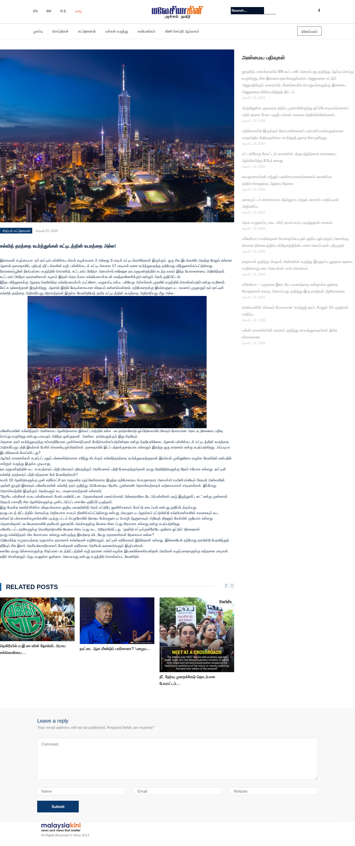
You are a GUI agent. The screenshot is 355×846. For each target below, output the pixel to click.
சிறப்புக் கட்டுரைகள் (16, 231)
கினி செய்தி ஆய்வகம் (182, 31)
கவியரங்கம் (146, 31)
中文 (63, 11)
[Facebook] (319, 10)
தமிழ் (78, 11)
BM (49, 11)
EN (35, 11)
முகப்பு (38, 31)
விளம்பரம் (309, 31)
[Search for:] (247, 10)
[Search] (273, 10)
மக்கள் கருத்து (117, 31)
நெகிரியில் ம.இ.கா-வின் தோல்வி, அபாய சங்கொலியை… (33, 649)
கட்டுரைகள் (87, 31)
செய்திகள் (60, 31)
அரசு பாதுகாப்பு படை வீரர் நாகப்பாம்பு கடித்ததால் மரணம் (288, 222)
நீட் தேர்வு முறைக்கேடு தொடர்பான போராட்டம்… (187, 680)
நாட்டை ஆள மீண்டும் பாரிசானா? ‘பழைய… (115, 648)
